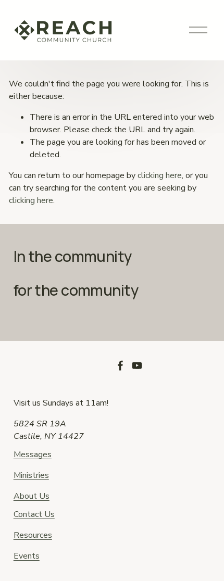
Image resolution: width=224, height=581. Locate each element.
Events (27, 556)
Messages (33, 454)
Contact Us (34, 514)
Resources (33, 535)
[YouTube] (137, 365)
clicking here (160, 175)
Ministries (31, 475)
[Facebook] (120, 365)
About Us (31, 496)
